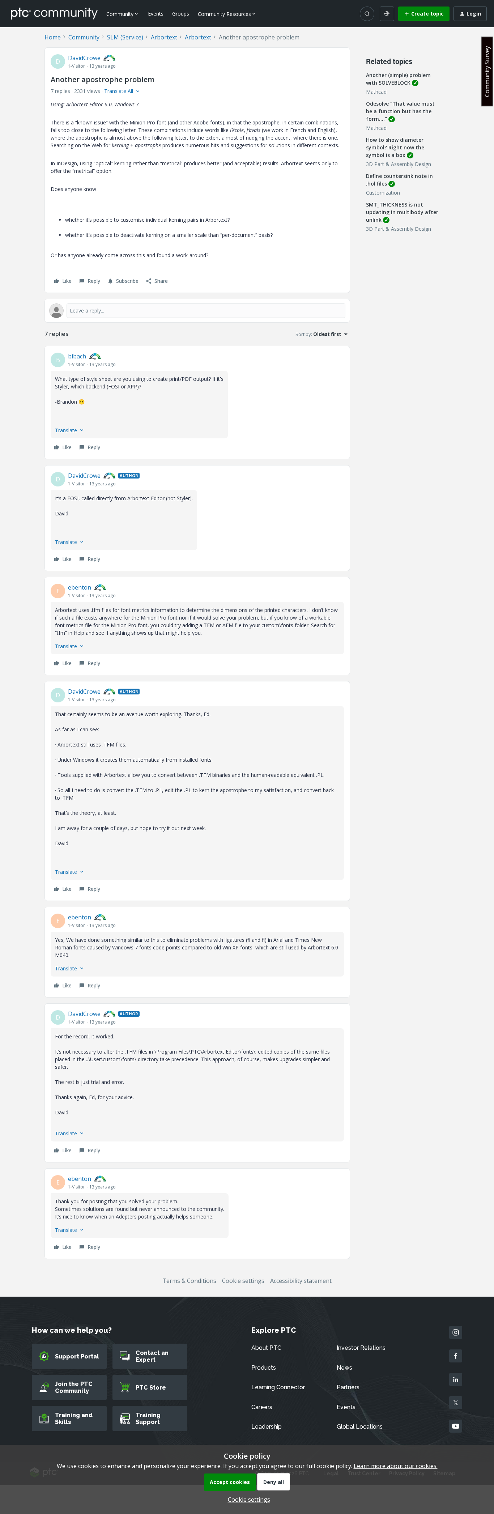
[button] (424, 14)
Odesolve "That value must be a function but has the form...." (400, 111)
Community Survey (487, 71)
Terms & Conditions (189, 1281)
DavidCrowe (84, 58)
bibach (77, 356)
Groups (180, 13)
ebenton (79, 587)
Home (52, 37)
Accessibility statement (301, 1281)
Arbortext (164, 37)
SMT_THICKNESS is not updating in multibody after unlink (402, 212)
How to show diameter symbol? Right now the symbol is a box (395, 147)
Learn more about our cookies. (396, 1466)
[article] (197, 402)
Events (155, 13)
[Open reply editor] (197, 310)
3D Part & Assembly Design (398, 164)
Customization (383, 192)
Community (83, 37)
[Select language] (387, 14)
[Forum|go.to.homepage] (54, 13)
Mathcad (376, 91)
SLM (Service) (125, 37)
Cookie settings (243, 1281)
